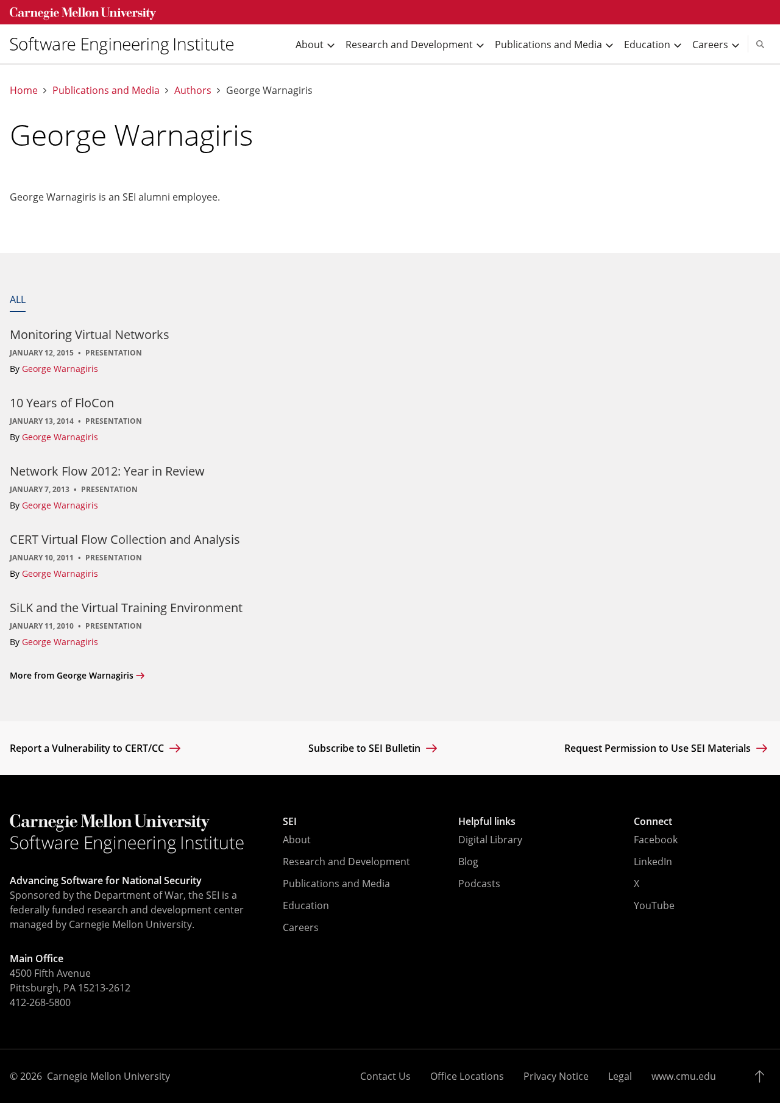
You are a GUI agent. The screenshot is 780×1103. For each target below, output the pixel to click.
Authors (192, 90)
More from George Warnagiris (71, 675)
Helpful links (487, 821)
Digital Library (490, 839)
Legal (620, 1076)
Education (306, 905)
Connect (653, 821)
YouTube (654, 905)
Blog (468, 861)
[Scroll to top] (762, 1076)
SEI (290, 821)
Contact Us (385, 1076)
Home (24, 90)
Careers (301, 927)
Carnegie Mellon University (108, 1076)
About (297, 839)
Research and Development (346, 861)
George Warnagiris (60, 368)
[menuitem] (127, 44)
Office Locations (467, 1076)
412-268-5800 (40, 1002)
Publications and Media (106, 90)
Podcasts (479, 883)
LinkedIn (653, 861)
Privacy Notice (556, 1076)
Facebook (656, 839)
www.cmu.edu (683, 1076)
